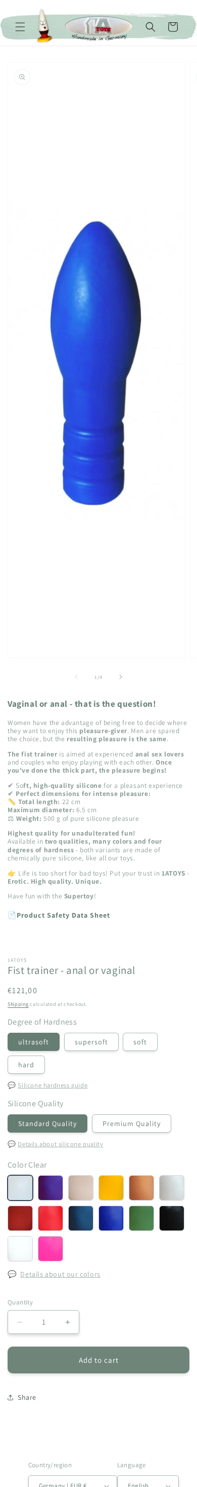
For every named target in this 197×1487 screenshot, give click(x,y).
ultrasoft (33, 1041)
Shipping (18, 1004)
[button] (20, 27)
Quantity (20, 1302)
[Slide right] (121, 677)
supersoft (91, 1041)
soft (140, 1041)
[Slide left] (76, 677)
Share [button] (27, 1397)
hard (26, 1064)
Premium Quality (132, 1123)
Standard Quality (47, 1123)
